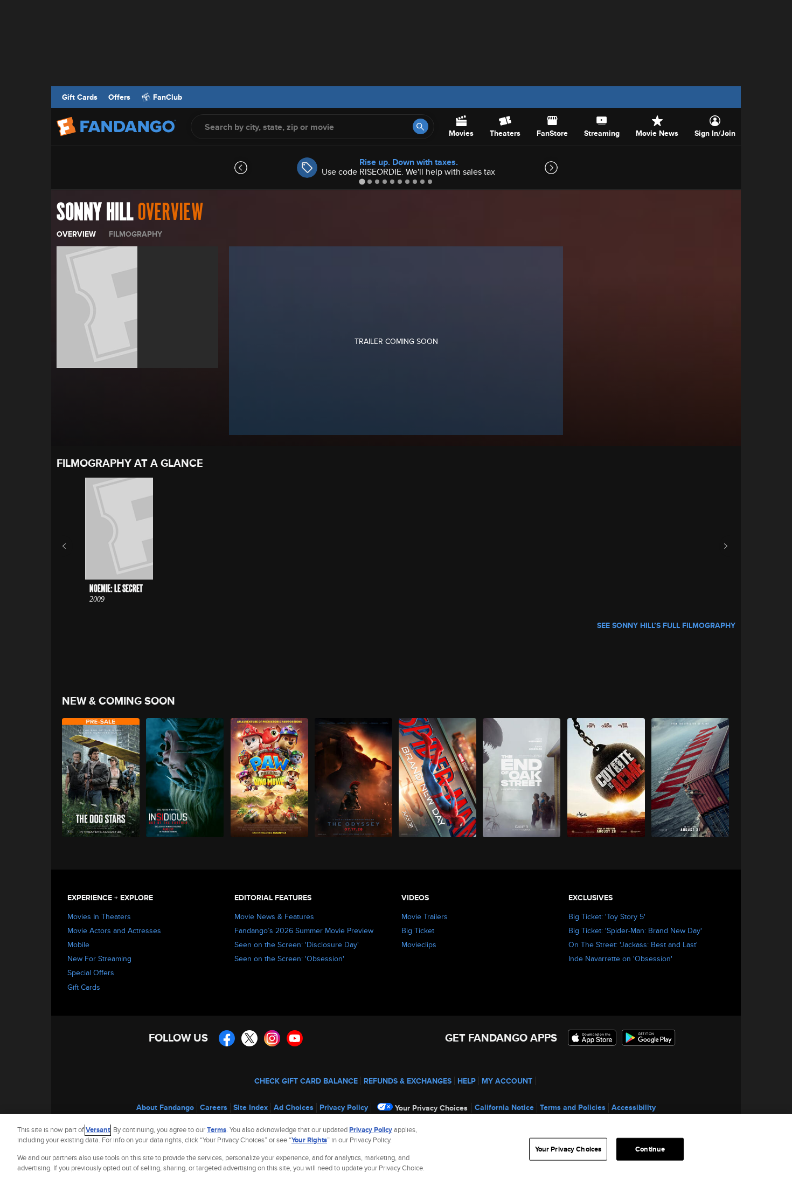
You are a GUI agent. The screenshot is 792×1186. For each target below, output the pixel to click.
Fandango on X (249, 1038)
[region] (396, 1150)
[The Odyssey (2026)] (354, 777)
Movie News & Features (274, 916)
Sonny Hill (95, 212)
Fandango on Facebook (227, 1038)
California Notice (504, 1107)
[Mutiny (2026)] (690, 777)
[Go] (420, 126)
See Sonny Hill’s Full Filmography (666, 625)
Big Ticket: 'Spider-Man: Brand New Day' (635, 930)
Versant (98, 1130)
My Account (507, 1080)
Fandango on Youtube (295, 1038)
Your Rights (309, 1140)
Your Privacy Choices (431, 1108)
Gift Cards (80, 97)
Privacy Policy (343, 1107)
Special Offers (90, 972)
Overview (76, 234)
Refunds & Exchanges (407, 1080)
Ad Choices (294, 1107)
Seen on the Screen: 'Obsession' (289, 958)
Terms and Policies (573, 1107)
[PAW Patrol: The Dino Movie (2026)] (270, 777)
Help (466, 1080)
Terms (216, 1130)
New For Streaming (99, 958)
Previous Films (73, 546)
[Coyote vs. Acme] (606, 777)
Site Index (250, 1107)
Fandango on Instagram (272, 1038)
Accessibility (634, 1107)
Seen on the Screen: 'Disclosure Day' (296, 944)
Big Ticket (417, 930)
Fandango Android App (649, 1038)
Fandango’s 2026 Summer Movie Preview (303, 930)
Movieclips (418, 944)
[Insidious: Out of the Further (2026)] (185, 777)
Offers (119, 97)
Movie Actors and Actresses (114, 930)
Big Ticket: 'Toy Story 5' (606, 916)
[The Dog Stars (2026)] (101, 777)
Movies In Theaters (99, 916)
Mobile (78, 944)
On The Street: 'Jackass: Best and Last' (633, 944)
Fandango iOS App (592, 1038)
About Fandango (165, 1107)
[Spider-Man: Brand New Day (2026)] (438, 777)
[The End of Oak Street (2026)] (522, 777)
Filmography (135, 234)
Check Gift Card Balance (306, 1080)
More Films (718, 546)
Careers (213, 1107)
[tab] (362, 181)
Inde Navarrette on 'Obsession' (620, 958)
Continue (650, 1149)
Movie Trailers (424, 916)
